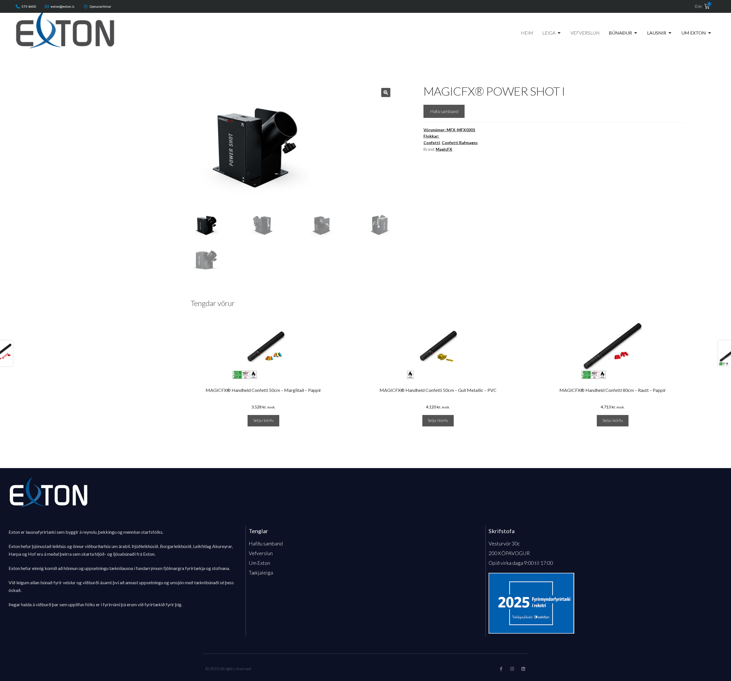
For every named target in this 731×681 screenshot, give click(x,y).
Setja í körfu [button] (263, 420)
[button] (385, 92)
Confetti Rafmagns (460, 142)
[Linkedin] (523, 669)
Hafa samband (444, 111)
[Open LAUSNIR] (670, 32)
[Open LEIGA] (559, 32)
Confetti (431, 142)
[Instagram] (512, 669)
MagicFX (444, 149)
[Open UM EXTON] (709, 32)
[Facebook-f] (501, 669)
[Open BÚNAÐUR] (635, 32)
